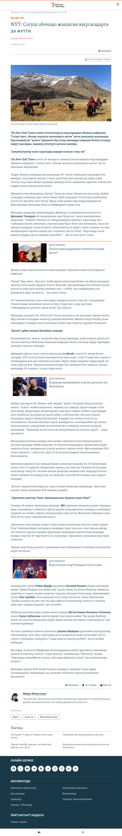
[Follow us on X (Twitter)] (20, 768)
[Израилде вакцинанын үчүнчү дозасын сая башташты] (30, 386)
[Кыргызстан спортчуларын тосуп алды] (30, 568)
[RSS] (68, 768)
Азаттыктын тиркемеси (74, 788)
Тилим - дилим (19, 822)
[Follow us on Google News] (41, 768)
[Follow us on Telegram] (34, 768)
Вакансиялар (69, 794)
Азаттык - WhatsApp (21, 805)
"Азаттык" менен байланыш (77, 799)
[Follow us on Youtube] (27, 768)
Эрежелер (16, 799)
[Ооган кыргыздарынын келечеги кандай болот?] (30, 252)
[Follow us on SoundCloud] (48, 768)
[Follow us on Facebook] (13, 768)
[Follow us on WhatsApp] (62, 768)
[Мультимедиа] (39, 832)
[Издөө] (82, 832)
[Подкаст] (75, 768)
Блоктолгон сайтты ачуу (23, 788)
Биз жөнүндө (18, 794)
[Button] (104, 51)
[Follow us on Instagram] (55, 768)
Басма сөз (17, 18)
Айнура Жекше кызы (22, 38)
